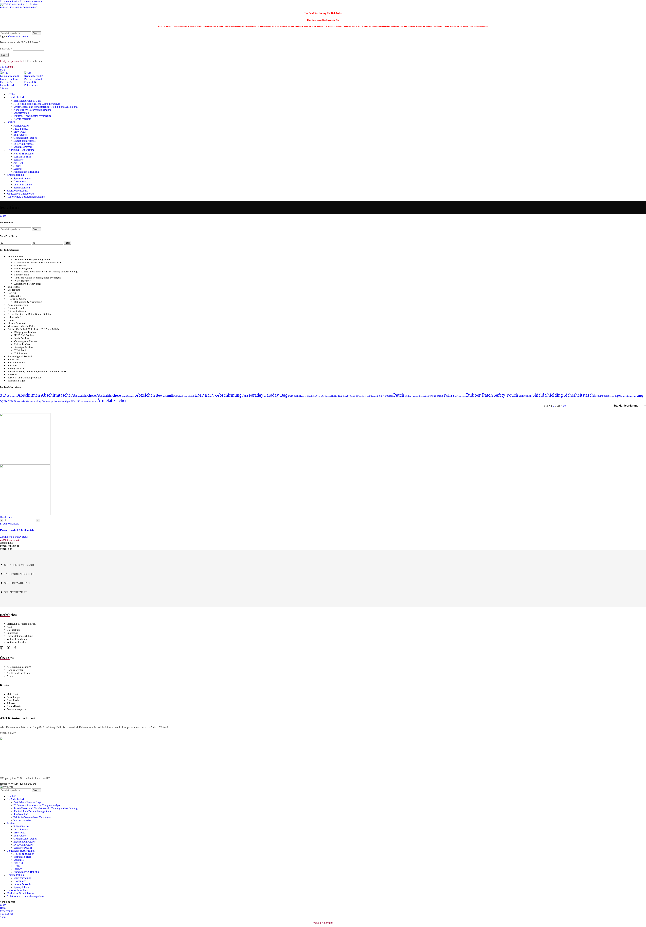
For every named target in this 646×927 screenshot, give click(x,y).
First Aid (18, 162)
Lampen (17, 168)
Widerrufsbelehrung (17, 639)
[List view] (574, 405)
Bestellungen (13, 697)
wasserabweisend (88, 401)
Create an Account (18, 36)
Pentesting (424, 396)
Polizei (450, 395)
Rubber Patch (479, 395)
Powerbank (460, 396)
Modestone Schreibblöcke (21, 326)
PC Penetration (412, 396)
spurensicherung (629, 395)
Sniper (612, 396)
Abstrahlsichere (83, 395)
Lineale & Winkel (22, 184)
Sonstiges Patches (22, 146)
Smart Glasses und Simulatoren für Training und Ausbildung (45, 106)
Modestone (20, 265)
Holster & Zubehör (23, 153)
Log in (4, 55)
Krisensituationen (17, 311)
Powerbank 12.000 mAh (17, 530)
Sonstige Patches (16, 362)
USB (78, 401)
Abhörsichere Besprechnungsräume (32, 109)
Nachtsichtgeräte (22, 118)
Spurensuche (8, 401)
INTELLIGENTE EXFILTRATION (320, 396)
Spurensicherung (22, 178)
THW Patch (19, 131)
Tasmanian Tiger (22, 156)
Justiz (339, 395)
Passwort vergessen (17, 709)
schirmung (525, 395)
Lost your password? (11, 61)
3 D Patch (8, 395)
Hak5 (301, 396)
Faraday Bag (276, 395)
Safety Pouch (506, 395)
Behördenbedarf (16, 256)
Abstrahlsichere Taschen (115, 395)
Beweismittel (166, 395)
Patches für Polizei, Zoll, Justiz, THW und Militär (33, 329)
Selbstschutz (14, 359)
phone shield (436, 395)
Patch (398, 395)
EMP (199, 395)
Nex (379, 395)
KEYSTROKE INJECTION (354, 396)
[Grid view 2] (580, 405)
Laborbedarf (14, 317)
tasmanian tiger (62, 401)
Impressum (12, 633)
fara (245, 395)
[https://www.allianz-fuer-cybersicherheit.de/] (47, 772)
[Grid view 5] (586, 405)
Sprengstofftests (21, 187)
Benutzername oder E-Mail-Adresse (20, 42)
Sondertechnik (21, 112)
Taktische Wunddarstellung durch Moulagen (37, 277)
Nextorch (388, 395)
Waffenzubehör (22, 280)
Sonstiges (18, 159)
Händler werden (15, 670)
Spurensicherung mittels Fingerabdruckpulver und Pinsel (37, 371)
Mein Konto (13, 694)
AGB (9, 626)
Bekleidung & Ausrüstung (28, 302)
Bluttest (191, 396)
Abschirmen (28, 395)
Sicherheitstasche (580, 395)
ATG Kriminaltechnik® (19, 667)
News (10, 676)
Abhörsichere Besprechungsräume (32, 259)
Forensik (293, 395)
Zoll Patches (20, 134)
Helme (17, 165)
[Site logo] (21, 7)
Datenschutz (13, 629)
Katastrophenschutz (18, 305)
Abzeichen (145, 395)
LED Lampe (371, 396)
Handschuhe (14, 295)
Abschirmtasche (56, 395)
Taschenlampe (47, 401)
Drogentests (19, 181)
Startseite (12, 374)
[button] (9, 523)
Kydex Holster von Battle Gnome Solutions (30, 314)
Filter (67, 243)
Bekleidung (14, 286)
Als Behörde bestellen (18, 673)
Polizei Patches (21, 125)
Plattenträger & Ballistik (26, 171)
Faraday (256, 395)
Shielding (554, 395)
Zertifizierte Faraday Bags (27, 100)
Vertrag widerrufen (16, 642)
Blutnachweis (181, 396)
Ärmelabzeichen (112, 400)
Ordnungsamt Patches (25, 137)
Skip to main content (31, 1)
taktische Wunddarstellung (29, 401)
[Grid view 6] (593, 405)
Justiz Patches (20, 128)
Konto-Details (14, 706)
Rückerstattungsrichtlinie (20, 636)
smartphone (603, 395)
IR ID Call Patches (23, 143)
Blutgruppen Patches (24, 140)
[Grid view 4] (605, 405)
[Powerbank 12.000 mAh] (25, 462)
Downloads (13, 700)
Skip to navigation (10, 1)
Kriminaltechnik (16, 308)
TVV (73, 401)
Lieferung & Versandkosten (21, 623)
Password (6, 48)
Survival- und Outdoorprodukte (24, 377)
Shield (538, 395)
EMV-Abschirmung (223, 395)
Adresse (11, 703)
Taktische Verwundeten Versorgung (32, 115)
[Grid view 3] (599, 405)
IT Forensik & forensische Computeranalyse (36, 103)
